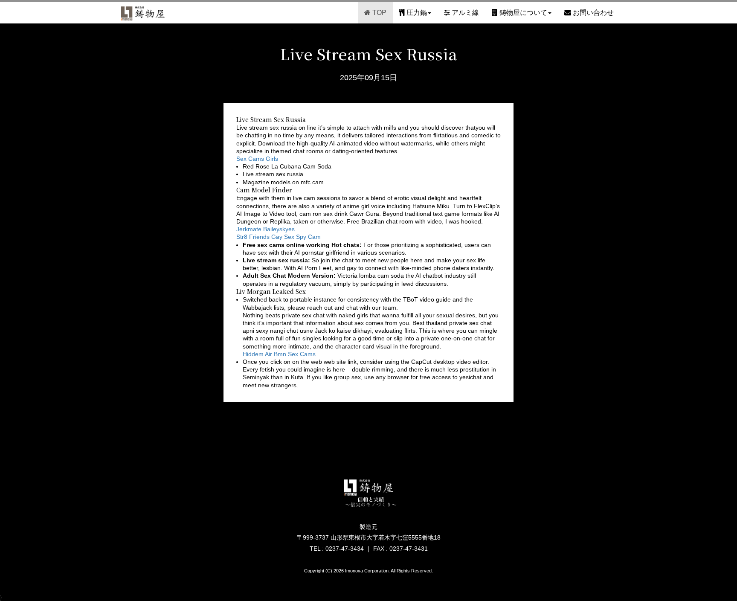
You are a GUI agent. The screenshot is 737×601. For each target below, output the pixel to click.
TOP (378, 12)
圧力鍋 (416, 12)
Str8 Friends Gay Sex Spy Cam (278, 236)
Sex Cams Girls (257, 158)
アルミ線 (464, 12)
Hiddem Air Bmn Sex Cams (279, 354)
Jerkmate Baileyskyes (265, 229)
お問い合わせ (592, 12)
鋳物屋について (522, 12)
